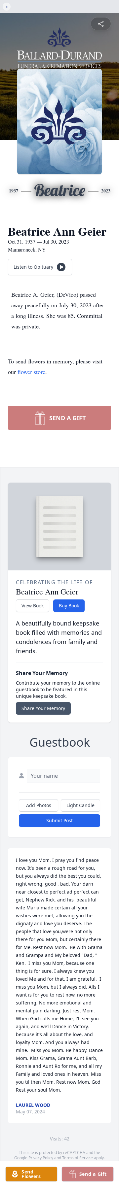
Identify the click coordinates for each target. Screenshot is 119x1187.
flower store (31, 372)
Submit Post (59, 820)
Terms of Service (77, 1158)
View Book (32, 605)
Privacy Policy (40, 1158)
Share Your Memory (43, 708)
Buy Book (69, 605)
